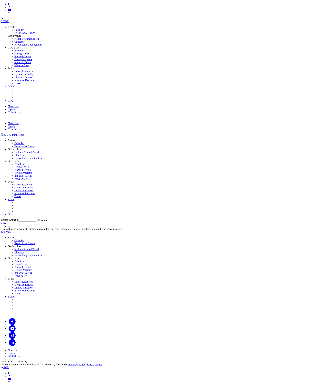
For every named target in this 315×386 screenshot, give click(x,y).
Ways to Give (21, 65)
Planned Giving (22, 56)
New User (13, 106)
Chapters (19, 41)
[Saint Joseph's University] (12, 134)
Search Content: (10, 219)
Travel (17, 83)
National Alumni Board (26, 38)
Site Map (6, 232)
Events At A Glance (24, 32)
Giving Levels (21, 53)
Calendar (19, 30)
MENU (5, 21)
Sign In (11, 109)
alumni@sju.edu (76, 364)
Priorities (19, 50)
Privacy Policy (94, 364)
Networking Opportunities (28, 44)
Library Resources (23, 77)
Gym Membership (23, 74)
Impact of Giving (23, 62)
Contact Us (14, 112)
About (11, 86)
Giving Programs (23, 59)
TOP (6, 367)
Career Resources (23, 71)
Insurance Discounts (24, 80)
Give (10, 100)
